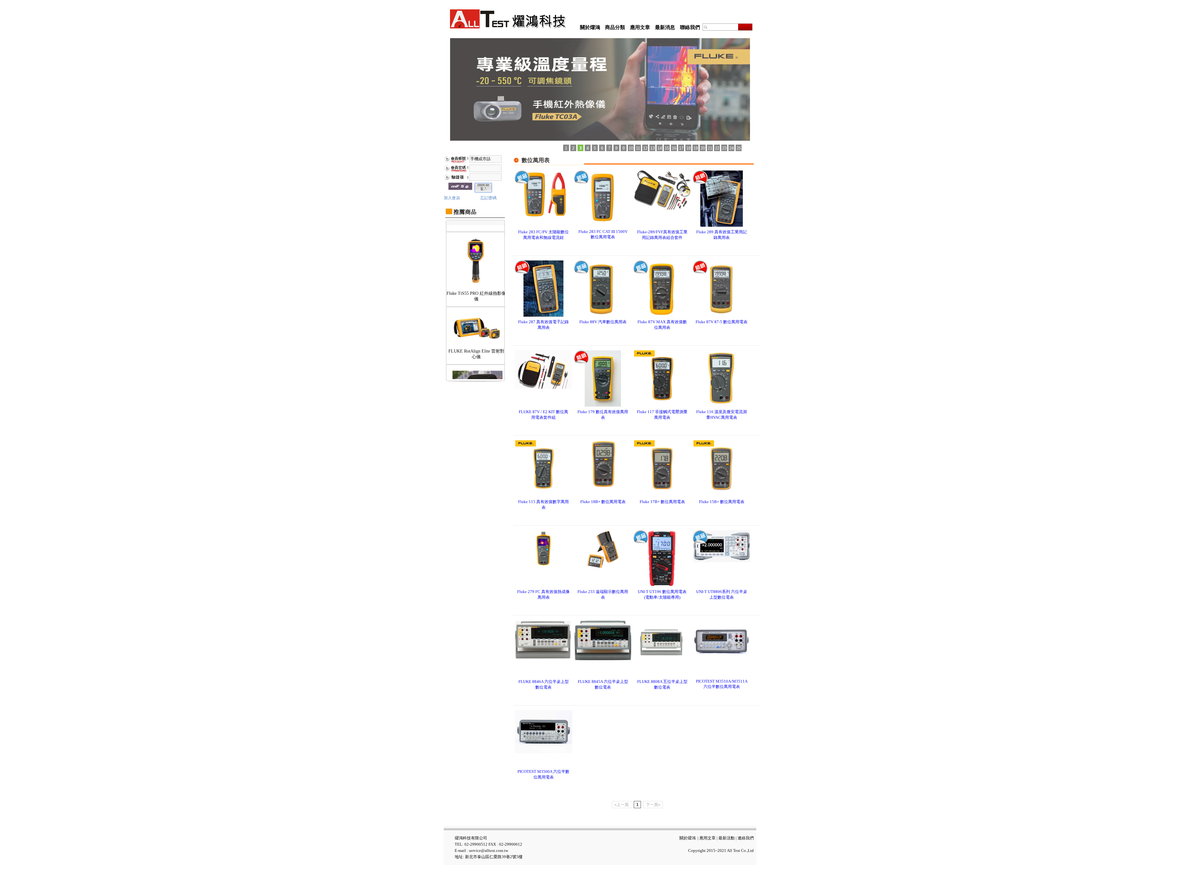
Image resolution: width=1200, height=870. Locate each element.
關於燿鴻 (590, 27)
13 (652, 148)
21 (710, 148)
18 (688, 148)
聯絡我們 (690, 27)
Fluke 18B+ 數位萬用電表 (603, 501)
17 (681, 148)
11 (638, 148)
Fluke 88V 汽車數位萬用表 (603, 321)
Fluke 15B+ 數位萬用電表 (721, 501)
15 (667, 148)
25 (739, 148)
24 (731, 148)
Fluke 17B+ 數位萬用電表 (662, 501)
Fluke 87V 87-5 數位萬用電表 (722, 321)
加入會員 (452, 197)
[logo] (508, 18)
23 (724, 148)
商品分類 (615, 27)
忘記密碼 (488, 197)
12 (645, 148)
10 (631, 148)
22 (717, 148)
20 (703, 148)
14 (660, 148)
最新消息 (665, 27)
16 (674, 148)
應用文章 (640, 27)
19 (695, 148)
